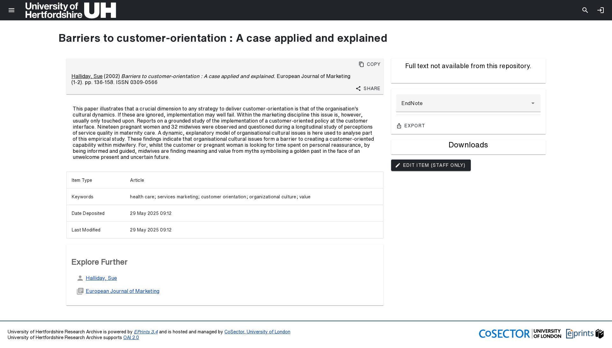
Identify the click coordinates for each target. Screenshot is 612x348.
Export (415, 126)
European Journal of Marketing (122, 291)
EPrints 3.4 (146, 331)
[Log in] (600, 10)
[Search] (585, 10)
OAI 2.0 (131, 337)
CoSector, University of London (257, 331)
